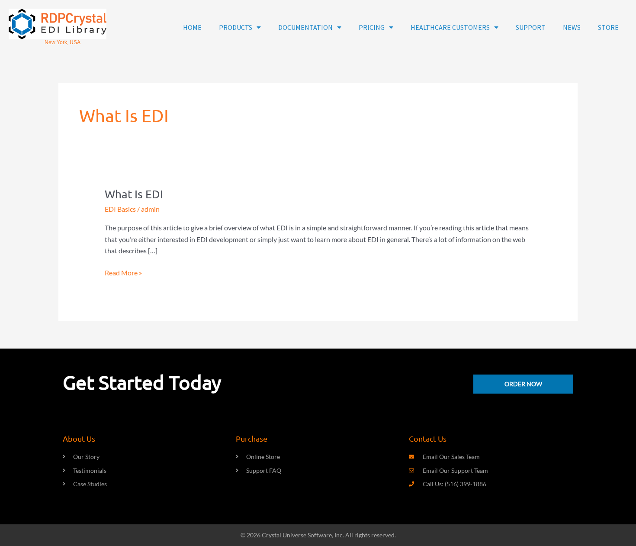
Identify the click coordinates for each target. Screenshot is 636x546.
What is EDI (134, 194)
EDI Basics (120, 209)
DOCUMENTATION (305, 27)
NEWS (572, 27)
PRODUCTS (235, 27)
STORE (608, 27)
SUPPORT (531, 27)
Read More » (123, 272)
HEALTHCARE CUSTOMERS (450, 27)
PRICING (372, 27)
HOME (192, 27)
